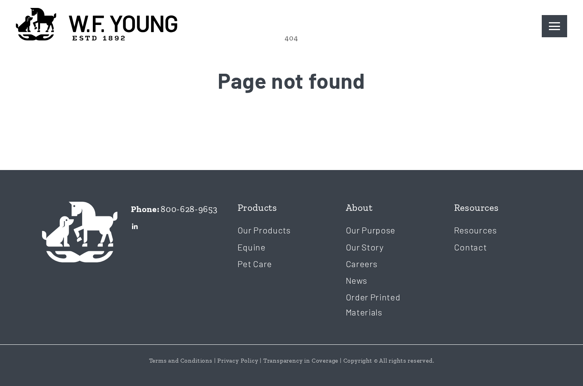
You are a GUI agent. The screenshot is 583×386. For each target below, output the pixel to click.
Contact (470, 247)
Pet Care (255, 263)
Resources (475, 230)
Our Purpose (371, 230)
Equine (252, 247)
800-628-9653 (189, 209)
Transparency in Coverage (300, 360)
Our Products (264, 230)
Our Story (365, 247)
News (356, 280)
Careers (362, 263)
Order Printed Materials (373, 304)
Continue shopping (291, 127)
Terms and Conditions (181, 360)
